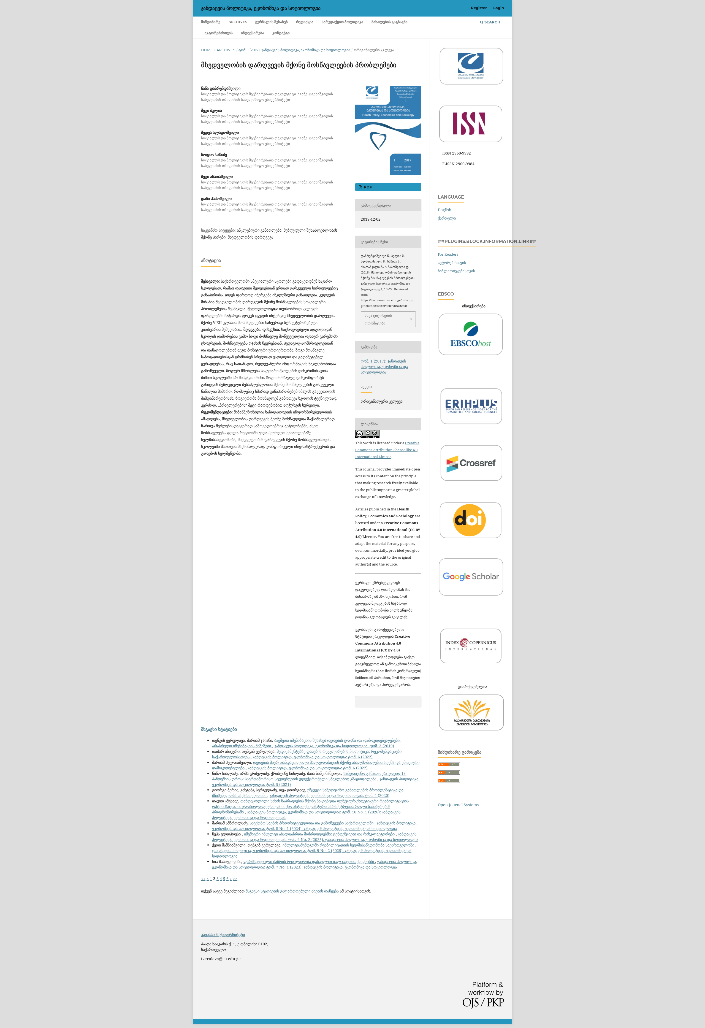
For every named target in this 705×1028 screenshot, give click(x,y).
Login (498, 8)
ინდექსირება (252, 33)
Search (491, 22)
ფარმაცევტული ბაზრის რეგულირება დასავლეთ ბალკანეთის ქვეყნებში (309, 861)
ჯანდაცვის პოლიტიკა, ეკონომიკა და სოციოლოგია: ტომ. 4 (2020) (329, 795)
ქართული (447, 218)
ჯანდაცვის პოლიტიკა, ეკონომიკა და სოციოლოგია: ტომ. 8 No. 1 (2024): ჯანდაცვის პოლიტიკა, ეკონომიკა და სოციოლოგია (314, 825)
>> (235, 878)
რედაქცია (304, 22)
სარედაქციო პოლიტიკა (342, 22)
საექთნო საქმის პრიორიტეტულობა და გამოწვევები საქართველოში (312, 823)
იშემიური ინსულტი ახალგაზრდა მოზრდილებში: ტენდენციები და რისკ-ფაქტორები (320, 834)
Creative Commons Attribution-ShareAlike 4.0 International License (387, 449)
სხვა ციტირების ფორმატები (378, 319)
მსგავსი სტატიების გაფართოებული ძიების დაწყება (292, 891)
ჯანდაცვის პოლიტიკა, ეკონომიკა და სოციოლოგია (261, 8)
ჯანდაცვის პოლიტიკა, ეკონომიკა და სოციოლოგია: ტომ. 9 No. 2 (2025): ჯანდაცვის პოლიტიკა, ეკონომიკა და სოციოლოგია (315, 836)
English (444, 209)
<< (203, 878)
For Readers (448, 254)
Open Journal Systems (458, 804)
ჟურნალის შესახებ (271, 22)
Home (207, 50)
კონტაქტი (281, 33)
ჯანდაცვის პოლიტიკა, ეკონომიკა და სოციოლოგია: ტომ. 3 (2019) (334, 745)
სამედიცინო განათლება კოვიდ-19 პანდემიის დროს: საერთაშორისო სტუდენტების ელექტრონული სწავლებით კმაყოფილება (309, 776)
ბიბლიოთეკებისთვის (456, 270)
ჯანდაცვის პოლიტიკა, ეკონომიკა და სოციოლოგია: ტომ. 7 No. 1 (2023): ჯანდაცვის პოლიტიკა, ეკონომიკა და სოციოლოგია (314, 864)
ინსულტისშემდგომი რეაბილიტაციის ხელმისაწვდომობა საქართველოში (349, 845)
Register (479, 8)
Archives (238, 22)
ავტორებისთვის (219, 33)
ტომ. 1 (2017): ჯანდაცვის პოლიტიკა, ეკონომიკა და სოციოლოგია (294, 50)
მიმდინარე (210, 22)
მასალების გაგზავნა (390, 22)
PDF (367, 187)
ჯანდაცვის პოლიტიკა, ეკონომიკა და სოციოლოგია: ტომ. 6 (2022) (313, 756)
